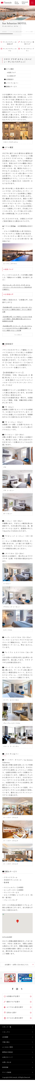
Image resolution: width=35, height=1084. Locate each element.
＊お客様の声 (11, 76)
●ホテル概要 (9, 69)
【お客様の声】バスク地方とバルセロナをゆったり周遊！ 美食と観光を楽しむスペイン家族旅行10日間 (17, 319)
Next (33, 978)
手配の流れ (6, 1042)
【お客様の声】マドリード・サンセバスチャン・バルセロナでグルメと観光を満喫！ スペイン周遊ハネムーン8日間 (17, 328)
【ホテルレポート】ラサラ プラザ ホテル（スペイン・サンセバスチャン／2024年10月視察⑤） (17, 287)
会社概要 (5, 1037)
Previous (1, 978)
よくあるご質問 (7, 1047)
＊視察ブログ (11, 72)
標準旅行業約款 (7, 1052)
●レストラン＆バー (11, 83)
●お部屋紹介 (9, 79)
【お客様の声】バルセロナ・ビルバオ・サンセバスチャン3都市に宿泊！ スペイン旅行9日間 (17, 309)
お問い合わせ (6, 1062)
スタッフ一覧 (6, 1027)
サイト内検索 (6, 1072)
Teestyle (6, 3)
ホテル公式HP (7, 937)
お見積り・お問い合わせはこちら (16, 965)
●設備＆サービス (10, 86)
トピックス (6, 1032)
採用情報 (5, 1067)
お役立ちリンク (7, 1057)
